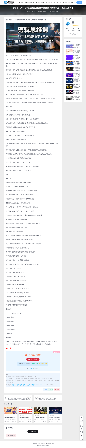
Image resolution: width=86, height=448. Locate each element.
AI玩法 (50, 2)
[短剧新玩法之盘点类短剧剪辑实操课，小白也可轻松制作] (25, 410)
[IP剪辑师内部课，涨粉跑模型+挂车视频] (69, 75)
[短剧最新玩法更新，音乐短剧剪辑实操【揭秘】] (69, 57)
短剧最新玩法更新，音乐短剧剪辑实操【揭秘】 (76, 58)
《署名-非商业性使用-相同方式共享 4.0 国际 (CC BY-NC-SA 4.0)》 (28, 385)
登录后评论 (33, 431)
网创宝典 (30, 2)
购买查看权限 (33, 359)
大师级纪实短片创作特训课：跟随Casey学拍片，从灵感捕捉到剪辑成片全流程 (77, 100)
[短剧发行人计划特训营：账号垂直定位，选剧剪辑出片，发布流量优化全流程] (69, 80)
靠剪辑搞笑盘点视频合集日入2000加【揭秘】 (77, 46)
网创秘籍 (43, 443)
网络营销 (40, 2)
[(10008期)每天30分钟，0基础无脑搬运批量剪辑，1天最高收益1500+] (69, 86)
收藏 (51, 389)
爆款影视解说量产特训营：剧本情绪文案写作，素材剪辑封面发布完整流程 (76, 94)
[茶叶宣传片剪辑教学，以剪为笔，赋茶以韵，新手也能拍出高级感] (40, 410)
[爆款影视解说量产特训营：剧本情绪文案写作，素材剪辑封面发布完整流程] (69, 92)
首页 (22, 2)
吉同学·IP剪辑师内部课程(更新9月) (55, 418)
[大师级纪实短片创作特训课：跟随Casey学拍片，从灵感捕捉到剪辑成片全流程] (69, 98)
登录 (80, 2)
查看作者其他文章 (73, 34)
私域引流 (58, 2)
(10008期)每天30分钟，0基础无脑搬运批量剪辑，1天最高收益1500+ (76, 88)
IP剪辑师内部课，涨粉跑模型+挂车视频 (76, 74)
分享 (46, 389)
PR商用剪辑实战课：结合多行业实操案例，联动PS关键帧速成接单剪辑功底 (77, 65)
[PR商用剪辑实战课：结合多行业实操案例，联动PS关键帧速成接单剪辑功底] (69, 63)
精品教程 (67, 2)
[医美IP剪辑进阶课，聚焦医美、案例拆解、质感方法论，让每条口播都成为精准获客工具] (69, 51)
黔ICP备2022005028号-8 (43, 445)
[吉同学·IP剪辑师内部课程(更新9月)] (55, 410)
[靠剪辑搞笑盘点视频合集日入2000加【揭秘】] (69, 46)
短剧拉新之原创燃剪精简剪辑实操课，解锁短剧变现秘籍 (76, 70)
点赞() (57, 389)
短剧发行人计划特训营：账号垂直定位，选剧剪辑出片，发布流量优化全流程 (76, 82)
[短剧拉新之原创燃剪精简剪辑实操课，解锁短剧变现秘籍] (69, 69)
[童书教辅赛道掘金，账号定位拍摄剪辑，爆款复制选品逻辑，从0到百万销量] (10, 410)
